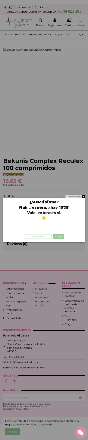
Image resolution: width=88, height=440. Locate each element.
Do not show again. (75, 196)
